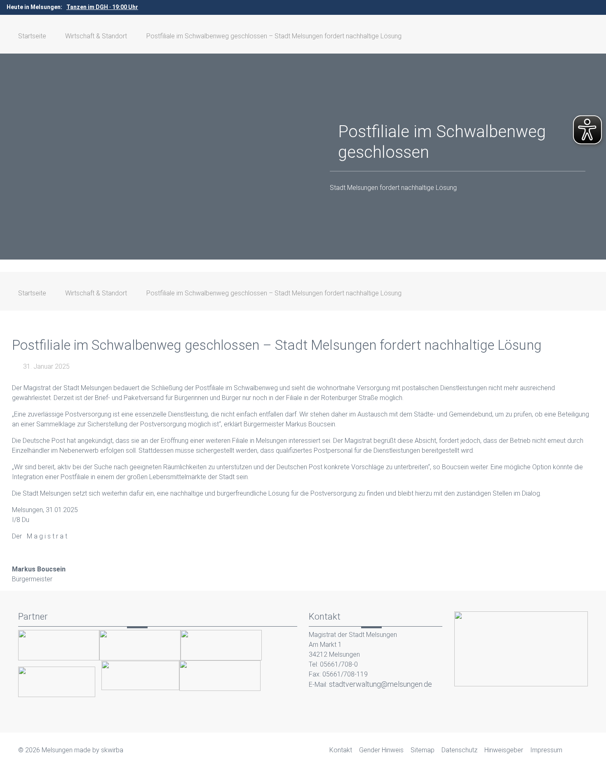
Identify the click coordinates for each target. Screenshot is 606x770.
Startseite (32, 36)
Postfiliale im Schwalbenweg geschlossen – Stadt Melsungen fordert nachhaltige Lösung (274, 36)
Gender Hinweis (381, 750)
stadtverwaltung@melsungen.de (380, 684)
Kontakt (340, 750)
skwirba (112, 750)
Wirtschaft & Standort (96, 36)
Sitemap (423, 750)
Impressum (546, 750)
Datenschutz (459, 750)
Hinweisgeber (503, 750)
